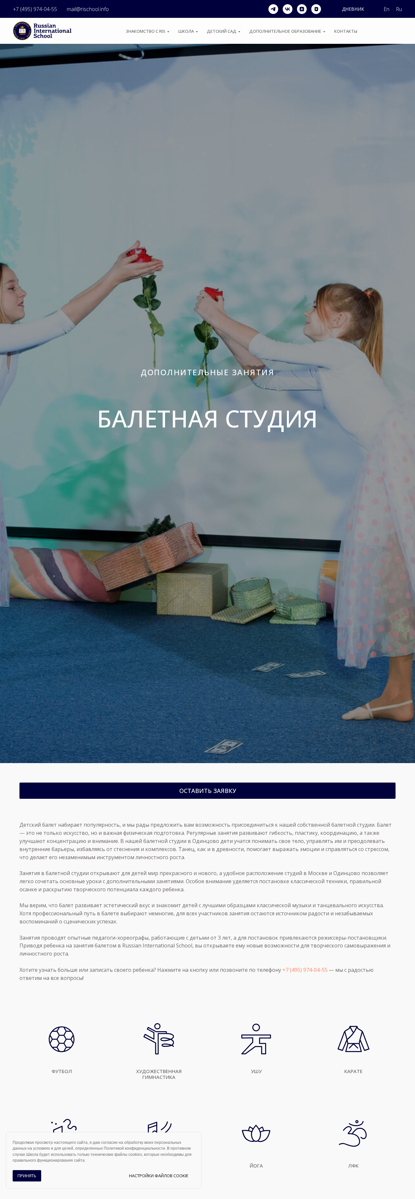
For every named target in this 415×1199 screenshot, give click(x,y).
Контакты (345, 31)
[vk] (287, 9)
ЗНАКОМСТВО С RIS (145, 31)
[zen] (302, 9)
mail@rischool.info (88, 9)
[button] (207, 791)
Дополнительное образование (285, 31)
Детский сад (221, 31)
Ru (399, 9)
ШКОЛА (186, 31)
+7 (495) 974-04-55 (35, 9)
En (386, 9)
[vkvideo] (316, 9)
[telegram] (273, 9)
